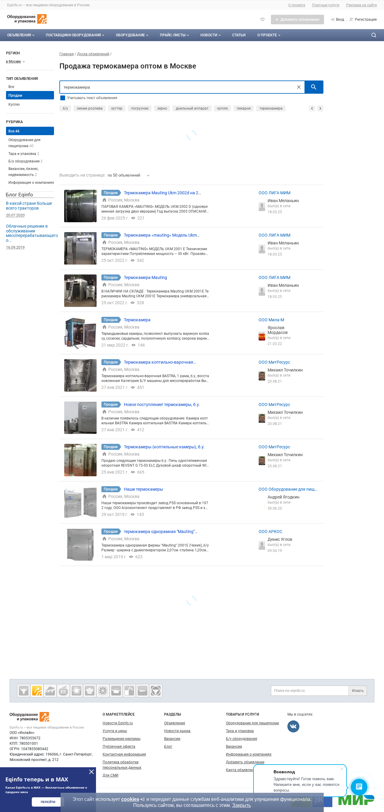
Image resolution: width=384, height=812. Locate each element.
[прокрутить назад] (312, 108)
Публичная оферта (119, 746)
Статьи (238, 35)
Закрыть (241, 805)
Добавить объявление (245, 762)
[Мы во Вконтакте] (293, 726)
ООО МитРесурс (274, 362)
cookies (130, 799)
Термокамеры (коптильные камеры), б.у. (164, 446)
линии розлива (90, 108)
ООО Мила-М (271, 319)
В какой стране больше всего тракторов (29, 206)
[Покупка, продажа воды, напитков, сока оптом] (129, 690)
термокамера (271, 108)
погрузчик (139, 108)
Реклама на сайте (361, 5)
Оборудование (130, 35)
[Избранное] (262, 19)
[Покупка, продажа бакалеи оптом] (142, 690)
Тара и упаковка (23, 154)
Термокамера (137, 319)
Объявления (19, 35)
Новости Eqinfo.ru (118, 723)
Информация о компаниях (31, 182)
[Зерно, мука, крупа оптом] (76, 690)
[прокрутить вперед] (320, 108)
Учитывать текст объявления (92, 98)
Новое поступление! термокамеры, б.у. (162, 404)
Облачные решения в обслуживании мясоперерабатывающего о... (32, 233)
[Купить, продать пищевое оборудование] (37, 690)
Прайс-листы (172, 35)
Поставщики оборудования (73, 35)
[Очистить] (298, 87)
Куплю (14, 104)
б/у (65, 108)
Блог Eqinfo (19, 195)
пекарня (244, 108)
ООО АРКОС (270, 531)
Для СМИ (110, 775)
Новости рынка (177, 731)
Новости (208, 35)
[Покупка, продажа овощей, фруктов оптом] (103, 690)
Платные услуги (325, 5)
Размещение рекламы (121, 739)
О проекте (296, 5)
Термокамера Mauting (145, 277)
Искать (358, 691)
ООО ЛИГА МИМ (274, 192)
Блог (168, 746)
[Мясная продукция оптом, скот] (23, 690)
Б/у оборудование (25, 161)
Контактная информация (124, 754)
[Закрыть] (91, 772)
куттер (116, 108)
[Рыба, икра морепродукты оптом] (50, 690)
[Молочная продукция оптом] (116, 690)
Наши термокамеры (143, 489)
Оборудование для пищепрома (252, 723)
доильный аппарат (192, 108)
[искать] (313, 87)
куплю (222, 108)
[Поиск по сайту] (374, 35)
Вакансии (172, 739)
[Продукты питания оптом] (63, 690)
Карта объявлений (242, 770)
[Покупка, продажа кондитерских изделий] (89, 690)
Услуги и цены (115, 731)
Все (11, 87)
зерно (162, 108)
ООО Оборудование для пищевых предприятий (288, 489)
